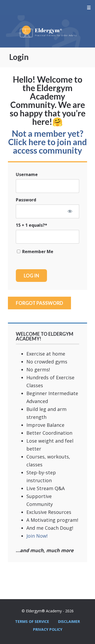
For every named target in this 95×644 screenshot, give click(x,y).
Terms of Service (32, 621)
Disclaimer (69, 621)
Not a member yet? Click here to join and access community (47, 141)
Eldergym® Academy (47, 31)
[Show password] (70, 211)
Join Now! (37, 536)
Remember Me (37, 251)
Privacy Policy (47, 629)
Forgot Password (39, 303)
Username (27, 174)
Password (26, 200)
